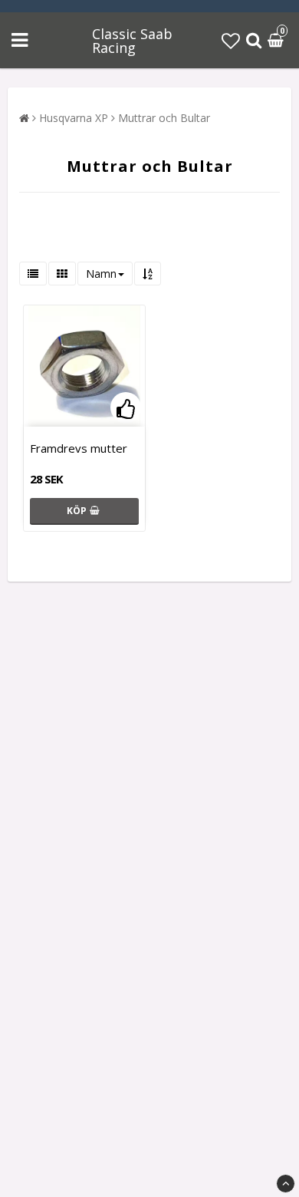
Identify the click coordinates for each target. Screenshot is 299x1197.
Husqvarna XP (73, 117)
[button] (231, 40)
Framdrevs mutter (78, 448)
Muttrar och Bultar (164, 117)
